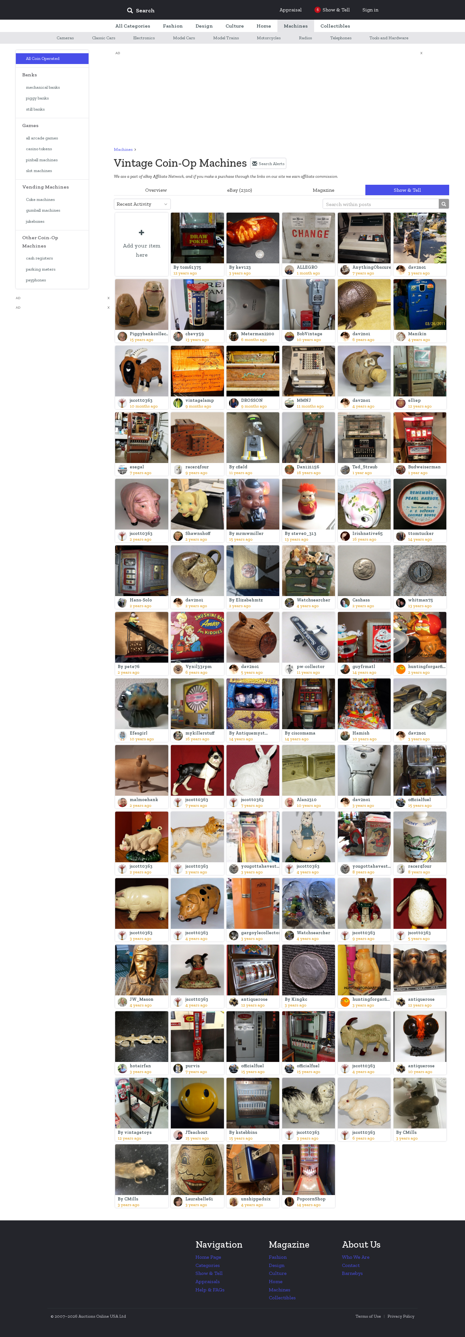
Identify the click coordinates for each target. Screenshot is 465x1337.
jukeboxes (35, 221)
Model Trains (226, 38)
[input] (186, 11)
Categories (207, 1265)
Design (276, 1265)
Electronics (144, 38)
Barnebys (352, 1273)
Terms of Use (368, 1316)
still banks (35, 109)
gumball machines (43, 210)
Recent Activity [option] (134, 204)
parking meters (40, 269)
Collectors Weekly (84, 10)
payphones (36, 280)
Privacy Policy (401, 1316)
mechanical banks (43, 87)
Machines (123, 149)
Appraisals (207, 1281)
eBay (239, 190)
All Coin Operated (42, 58)
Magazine (323, 190)
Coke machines (40, 199)
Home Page (208, 1257)
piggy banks (37, 98)
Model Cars (184, 38)
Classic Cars (103, 38)
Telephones (340, 38)
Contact (351, 1265)
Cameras (65, 38)
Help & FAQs (210, 1290)
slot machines (39, 170)
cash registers (39, 258)
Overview (156, 190)
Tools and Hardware (388, 38)
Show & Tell (407, 190)
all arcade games (42, 138)
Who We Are (355, 1257)
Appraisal (291, 10)
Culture (278, 1273)
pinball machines (42, 160)
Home (275, 1281)
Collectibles (282, 1298)
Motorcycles (269, 38)
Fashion (278, 1257)
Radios (305, 38)
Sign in (370, 10)
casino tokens (39, 148)
